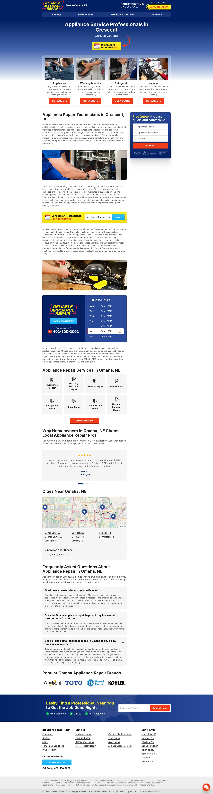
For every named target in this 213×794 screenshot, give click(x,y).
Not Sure (142, 138)
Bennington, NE (106, 537)
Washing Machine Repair (123, 14)
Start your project (84, 420)
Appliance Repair (86, 14)
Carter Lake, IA (52, 533)
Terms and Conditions (53, 746)
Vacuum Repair (82, 738)
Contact (46, 738)
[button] (84, 512)
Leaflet (123, 526)
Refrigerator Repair (84, 742)
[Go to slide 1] (78, 483)
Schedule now (57, 762)
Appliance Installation (148, 132)
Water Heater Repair (85, 746)
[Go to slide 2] (83, 483)
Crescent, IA (51, 541)
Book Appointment (63, 321)
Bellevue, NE (78, 537)
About (45, 742)
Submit (118, 217)
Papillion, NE (105, 533)
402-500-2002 (159, 7)
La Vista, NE (78, 533)
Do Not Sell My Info (125, 791)
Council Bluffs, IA (53, 537)
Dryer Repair (114, 742)
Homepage (56, 14)
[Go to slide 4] (90, 483)
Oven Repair (114, 738)
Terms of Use (140, 791)
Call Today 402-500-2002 (56, 768)
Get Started (150, 145)
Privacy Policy (49, 750)
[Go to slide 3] (87, 483)
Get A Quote (59, 101)
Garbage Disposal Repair (120, 746)
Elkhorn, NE (77, 541)
